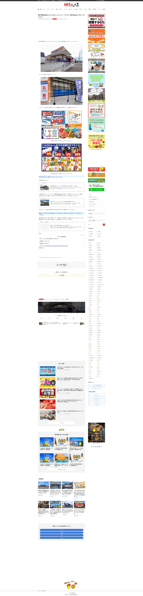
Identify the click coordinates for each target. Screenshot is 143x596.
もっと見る (62, 422)
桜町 (98, 305)
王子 (90, 263)
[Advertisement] (61, 29)
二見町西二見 (100, 355)
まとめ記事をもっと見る (61, 469)
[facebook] (97, 0)
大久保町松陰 (91, 277)
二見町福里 (91, 360)
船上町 (99, 360)
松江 (90, 364)
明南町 (99, 373)
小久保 (90, 302)
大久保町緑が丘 (100, 279)
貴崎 (98, 298)
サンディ (47, 299)
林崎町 (99, 341)
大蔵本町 (99, 291)
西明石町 (90, 334)
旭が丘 (90, 252)
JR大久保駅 (99, 233)
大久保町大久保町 (92, 270)
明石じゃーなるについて (93, 197)
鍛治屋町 (90, 295)
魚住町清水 (91, 256)
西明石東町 (91, 330)
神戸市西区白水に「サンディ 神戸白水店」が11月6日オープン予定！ (64, 186)
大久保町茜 (91, 266)
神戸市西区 (62, 275)
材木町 (99, 302)
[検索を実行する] (104, 225)
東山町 (99, 348)
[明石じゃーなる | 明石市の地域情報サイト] (71, 5)
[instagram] (100, 0)
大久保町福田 (100, 275)
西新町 (90, 337)
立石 (90, 318)
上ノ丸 (99, 252)
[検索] (104, 0)
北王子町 (99, 300)
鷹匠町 (99, 316)
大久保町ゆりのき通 (101, 284)
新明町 (90, 309)
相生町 (90, 243)
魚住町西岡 (91, 261)
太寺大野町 (91, 314)
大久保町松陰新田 (100, 277)
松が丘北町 (91, 366)
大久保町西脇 (91, 275)
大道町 (90, 316)
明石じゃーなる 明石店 (96, 443)
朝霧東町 (99, 247)
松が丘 (99, 364)
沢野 (90, 307)
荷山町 (99, 337)
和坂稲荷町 (91, 378)
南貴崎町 (99, 371)
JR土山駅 (99, 236)
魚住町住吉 (99, 256)
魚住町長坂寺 (91, 259)
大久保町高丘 (100, 270)
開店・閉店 (54, 18)
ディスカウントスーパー (57, 299)
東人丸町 (99, 346)
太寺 (98, 311)
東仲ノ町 (99, 344)
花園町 (99, 339)
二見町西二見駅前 (92, 357)
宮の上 (90, 373)
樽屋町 (90, 321)
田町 (98, 318)
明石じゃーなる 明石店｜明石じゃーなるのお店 (59, 225)
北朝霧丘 (90, 300)
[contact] (103, 0)
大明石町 (99, 263)
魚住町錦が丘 (100, 261)
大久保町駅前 (91, 268)
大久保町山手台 (91, 284)
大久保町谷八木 (91, 272)
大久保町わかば (91, 286)
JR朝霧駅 (90, 231)
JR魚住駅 (90, 236)
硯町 (98, 309)
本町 (98, 362)
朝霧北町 (90, 245)
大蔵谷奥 (90, 293)
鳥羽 (90, 323)
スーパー (51, 299)
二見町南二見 (100, 357)
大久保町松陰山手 (92, 279)
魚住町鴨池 (99, 254)
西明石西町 (99, 330)
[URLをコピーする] (81, 318)
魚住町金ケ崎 (91, 254)
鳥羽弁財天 (99, 325)
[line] (101, 0)
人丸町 (90, 350)
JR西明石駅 (91, 233)
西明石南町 (91, 332)
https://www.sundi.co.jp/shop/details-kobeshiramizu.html (56, 245)
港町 (98, 369)
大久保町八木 (100, 282)
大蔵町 (99, 293)
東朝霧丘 (90, 344)
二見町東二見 (91, 355)
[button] (41, 318)
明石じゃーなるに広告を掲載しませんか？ (96, 149)
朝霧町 (90, 247)
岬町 (90, 369)
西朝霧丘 (99, 334)
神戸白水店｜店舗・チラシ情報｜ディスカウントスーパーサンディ (61, 140)
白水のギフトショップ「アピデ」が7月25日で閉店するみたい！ (63, 201)
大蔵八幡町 (91, 291)
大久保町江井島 (100, 266)
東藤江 (90, 348)
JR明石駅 (99, 231)
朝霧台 (99, 245)
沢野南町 (99, 307)
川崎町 (90, 298)
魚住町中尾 (99, 259)
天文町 (99, 321)
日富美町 (99, 350)
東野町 (90, 346)
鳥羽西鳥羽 (99, 323)
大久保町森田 (91, 282)
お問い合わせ (91, 201)
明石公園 (99, 243)
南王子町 (90, 371)
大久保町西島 (100, 272)
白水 (63, 299)
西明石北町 (99, 332)
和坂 (98, 295)
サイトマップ (91, 206)
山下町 (90, 376)
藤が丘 (99, 353)
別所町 (90, 362)
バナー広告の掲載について (94, 199)
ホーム (90, 194)
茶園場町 (90, 305)
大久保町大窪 (100, 268)
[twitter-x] (98, 0)
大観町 (90, 311)
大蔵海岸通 (99, 286)
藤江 (90, 353)
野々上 (90, 339)
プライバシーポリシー (93, 204)
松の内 (99, 366)
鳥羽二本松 (91, 325)
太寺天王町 (99, 314)
